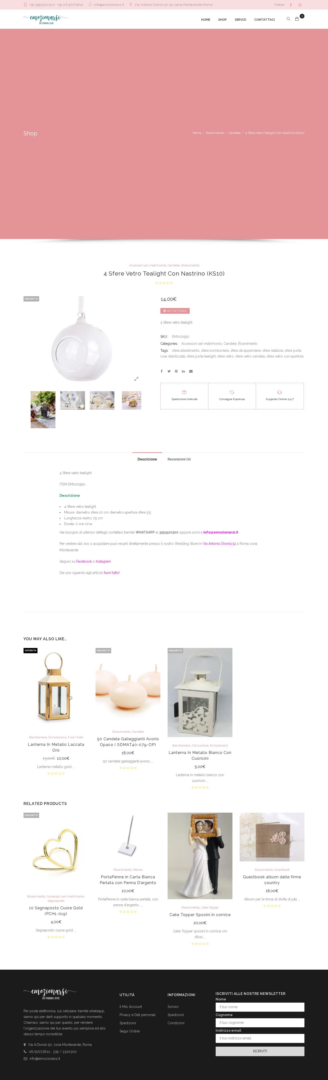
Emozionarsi (57, 737)
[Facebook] (291, 5)
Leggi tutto (128, 753)
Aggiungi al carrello (56, 758)
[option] (39, 409)
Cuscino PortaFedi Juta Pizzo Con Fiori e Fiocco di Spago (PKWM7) (128, 909)
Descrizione (147, 459)
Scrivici (173, 1007)
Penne (281, 896)
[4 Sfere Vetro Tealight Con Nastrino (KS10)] (162, 371)
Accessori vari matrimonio (147, 265)
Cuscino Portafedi (138, 896)
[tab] (147, 458)
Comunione (200, 745)
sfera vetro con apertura (285, 356)
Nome (221, 999)
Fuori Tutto (75, 737)
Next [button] (139, 409)
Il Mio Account (131, 1007)
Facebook (84, 561)
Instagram (103, 561)
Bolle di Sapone (200, 876)
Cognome (224, 1015)
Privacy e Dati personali (138, 1015)
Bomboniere (38, 737)
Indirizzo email (228, 1030)
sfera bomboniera (215, 350)
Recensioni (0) (179, 459)
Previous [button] (28, 409)
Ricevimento (215, 133)
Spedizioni (128, 1023)
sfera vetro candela (250, 356)
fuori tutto (111, 573)
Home (197, 133)
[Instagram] (300, 5)
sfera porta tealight (201, 356)
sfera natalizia (272, 350)
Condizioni (176, 1023)
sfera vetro (225, 356)
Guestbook (65, 870)
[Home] (46, 19)
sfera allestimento (186, 350)
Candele (234, 133)
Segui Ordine (130, 1031)
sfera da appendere (246, 350)
